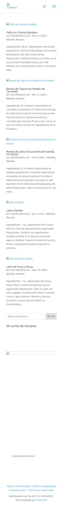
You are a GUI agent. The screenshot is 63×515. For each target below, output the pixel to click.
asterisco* (41, 500)
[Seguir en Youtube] (21, 392)
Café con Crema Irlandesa (21, 32)
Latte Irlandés (14, 210)
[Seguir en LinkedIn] (47, 392)
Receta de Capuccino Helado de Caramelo (25, 90)
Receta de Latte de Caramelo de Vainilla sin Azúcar (30, 153)
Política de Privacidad (18, 486)
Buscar (51, 316)
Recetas (20, 39)
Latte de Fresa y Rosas (19, 266)
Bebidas (10, 39)
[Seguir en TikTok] (34, 392)
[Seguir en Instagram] (28, 392)
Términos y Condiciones (41, 490)
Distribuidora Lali (20, 35)
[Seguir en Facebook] (15, 392)
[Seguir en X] (41, 392)
